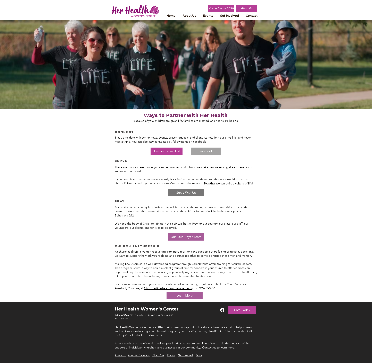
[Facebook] (222, 310)
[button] (189, 15)
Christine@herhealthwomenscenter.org (169, 288)
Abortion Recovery (139, 355)
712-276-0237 (121, 318)
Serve (199, 355)
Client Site (158, 355)
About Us (120, 355)
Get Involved (185, 355)
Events (171, 355)
